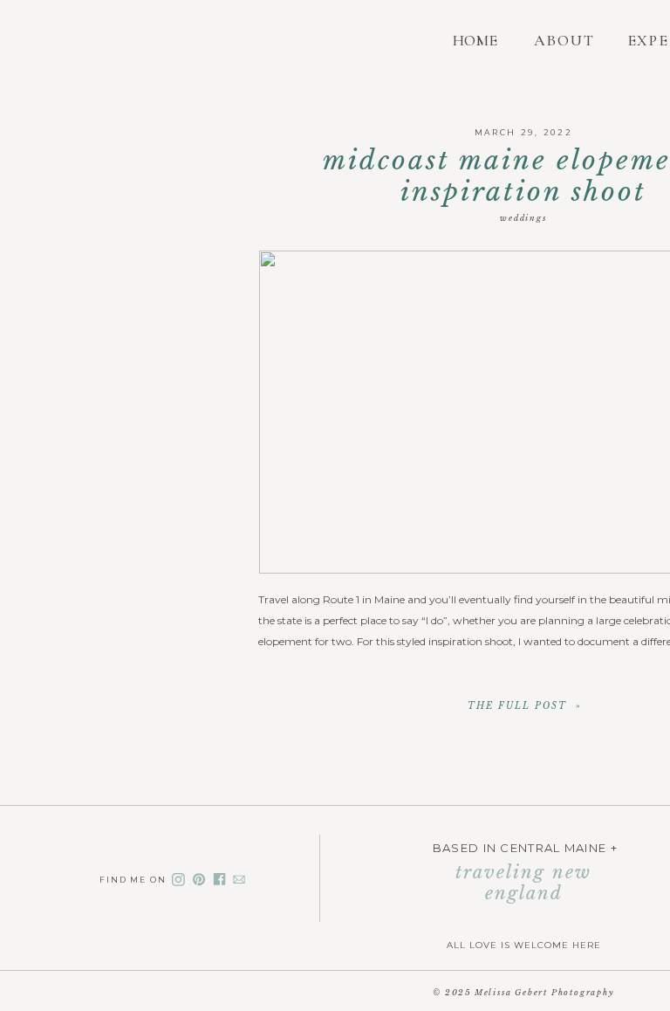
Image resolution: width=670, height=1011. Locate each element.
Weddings (523, 218)
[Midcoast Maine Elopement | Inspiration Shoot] (524, 705)
